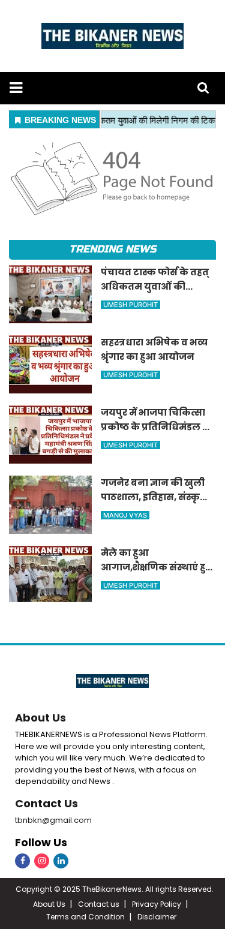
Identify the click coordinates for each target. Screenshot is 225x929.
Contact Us (46, 803)
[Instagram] (41, 860)
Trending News (112, 249)
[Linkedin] (60, 860)
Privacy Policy (156, 904)
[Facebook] (22, 860)
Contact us (98, 904)
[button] (16, 87)
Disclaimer (156, 917)
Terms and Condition (85, 917)
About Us (40, 717)
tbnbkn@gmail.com (53, 820)
